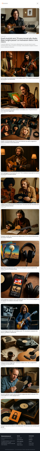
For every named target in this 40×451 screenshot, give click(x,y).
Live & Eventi (19, 443)
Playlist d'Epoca (20, 444)
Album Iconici (19, 437)
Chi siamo (30, 437)
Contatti (30, 441)
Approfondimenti (20, 439)
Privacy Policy (31, 443)
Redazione (30, 439)
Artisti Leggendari (20, 441)
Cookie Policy (31, 444)
